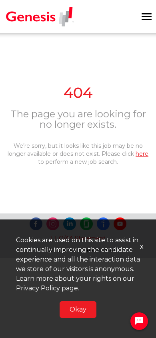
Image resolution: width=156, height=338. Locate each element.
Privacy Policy (38, 288)
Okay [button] (78, 309)
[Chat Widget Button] (139, 321)
